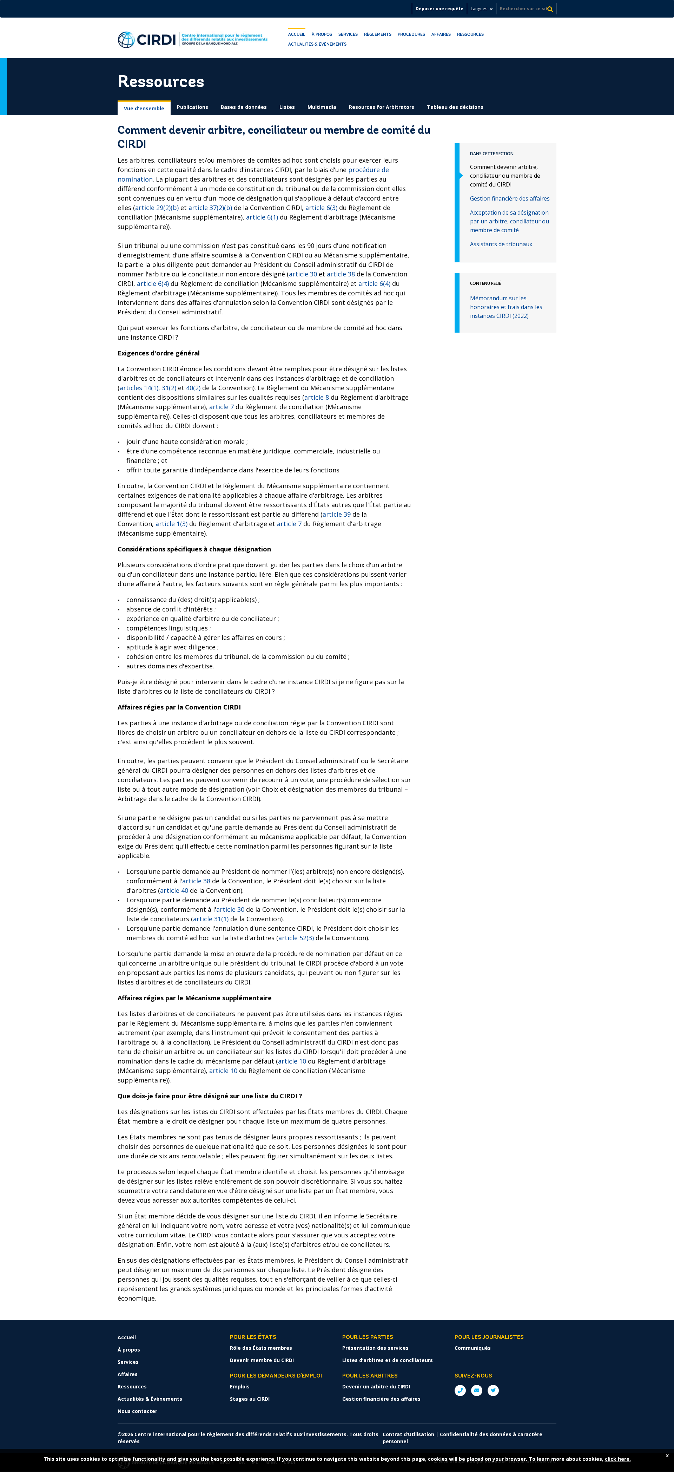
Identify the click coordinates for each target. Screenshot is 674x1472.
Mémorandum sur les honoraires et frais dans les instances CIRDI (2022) (506, 307)
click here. (618, 1458)
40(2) (193, 388)
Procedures (411, 34)
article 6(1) (262, 217)
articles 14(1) (139, 388)
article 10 (292, 1061)
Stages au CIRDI (250, 1398)
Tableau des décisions (455, 107)
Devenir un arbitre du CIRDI (376, 1386)
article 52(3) (296, 938)
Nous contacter (137, 1411)
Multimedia (322, 107)
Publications (192, 107)
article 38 (341, 274)
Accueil (296, 34)
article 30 (303, 274)
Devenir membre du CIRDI (262, 1360)
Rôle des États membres (261, 1348)
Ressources (470, 34)
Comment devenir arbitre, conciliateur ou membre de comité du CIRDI (505, 175)
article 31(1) (211, 919)
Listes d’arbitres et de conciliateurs (387, 1360)
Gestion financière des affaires (510, 198)
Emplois (240, 1386)
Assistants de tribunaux (501, 244)
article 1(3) (171, 523)
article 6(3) (321, 207)
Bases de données (244, 107)
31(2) (169, 388)
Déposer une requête (439, 9)
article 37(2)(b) (210, 207)
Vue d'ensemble (144, 108)
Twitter (493, 1390)
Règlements (377, 34)
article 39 (337, 514)
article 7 (221, 407)
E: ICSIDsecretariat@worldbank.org (476, 1390)
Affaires (441, 34)
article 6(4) (153, 283)
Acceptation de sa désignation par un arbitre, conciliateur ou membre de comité (509, 221)
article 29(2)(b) (157, 207)
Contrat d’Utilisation (408, 1434)
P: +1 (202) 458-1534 (460, 1390)
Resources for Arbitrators (381, 107)
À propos (322, 34)
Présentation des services (375, 1348)
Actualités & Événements (317, 44)
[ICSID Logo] (192, 38)
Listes (287, 107)
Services (348, 34)
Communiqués (473, 1348)
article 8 (317, 397)
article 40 (174, 890)
